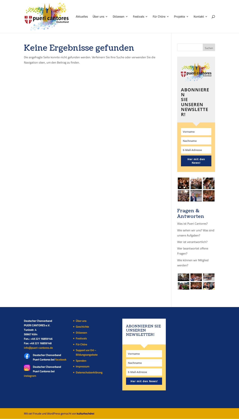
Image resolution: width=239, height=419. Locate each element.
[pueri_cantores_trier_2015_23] (209, 183)
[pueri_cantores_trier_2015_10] (196, 277)
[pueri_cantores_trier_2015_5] (183, 196)
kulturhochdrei (85, 413)
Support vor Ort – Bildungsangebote (87, 352)
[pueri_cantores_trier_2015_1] (209, 286)
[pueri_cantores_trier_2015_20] (209, 277)
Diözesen (118, 17)
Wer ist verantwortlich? (192, 242)
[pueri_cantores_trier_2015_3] (183, 286)
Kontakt (199, 17)
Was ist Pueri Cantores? (192, 223)
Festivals (138, 17)
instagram (30, 375)
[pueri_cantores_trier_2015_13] (209, 196)
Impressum (82, 366)
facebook (60, 359)
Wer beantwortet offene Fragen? (192, 251)
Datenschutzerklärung (89, 372)
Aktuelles (82, 17)
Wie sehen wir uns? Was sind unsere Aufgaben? (195, 232)
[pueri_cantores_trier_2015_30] (183, 183)
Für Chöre (159, 17)
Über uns (98, 17)
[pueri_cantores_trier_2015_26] (183, 277)
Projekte (179, 17)
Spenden (81, 360)
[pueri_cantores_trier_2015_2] (196, 196)
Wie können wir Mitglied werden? (193, 262)
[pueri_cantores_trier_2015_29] (196, 183)
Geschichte (82, 326)
